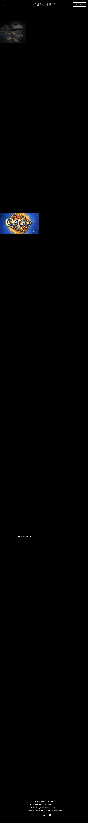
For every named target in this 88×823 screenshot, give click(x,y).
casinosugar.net (25, 536)
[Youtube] (50, 815)
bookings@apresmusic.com (45, 807)
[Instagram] (44, 815)
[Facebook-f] (38, 815)
